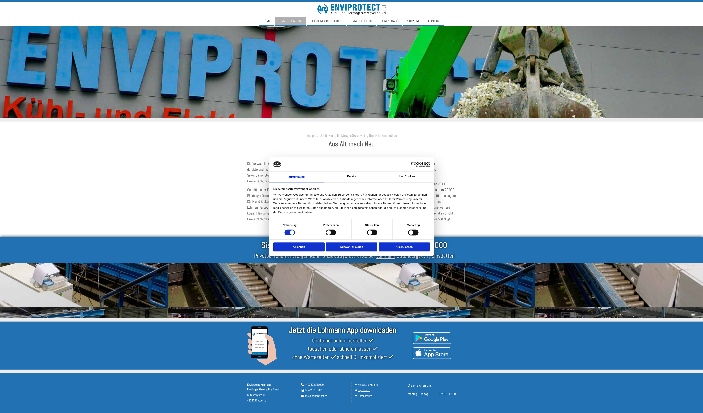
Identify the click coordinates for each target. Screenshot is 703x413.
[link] (326, 21)
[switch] (331, 232)
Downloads (390, 21)
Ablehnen (299, 247)
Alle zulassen (404, 247)
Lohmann (385, 255)
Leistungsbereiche (325, 21)
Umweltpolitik (361, 21)
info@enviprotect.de (315, 396)
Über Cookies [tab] (406, 176)
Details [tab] (351, 176)
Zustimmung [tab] (297, 177)
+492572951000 (314, 385)
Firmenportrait (291, 21)
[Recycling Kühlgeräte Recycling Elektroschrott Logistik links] (341, 21)
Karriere (413, 21)
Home (267, 21)
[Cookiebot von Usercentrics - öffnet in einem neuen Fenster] (414, 164)
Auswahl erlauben (351, 247)
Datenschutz (365, 396)
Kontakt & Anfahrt (368, 385)
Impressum (364, 390)
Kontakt (434, 21)
